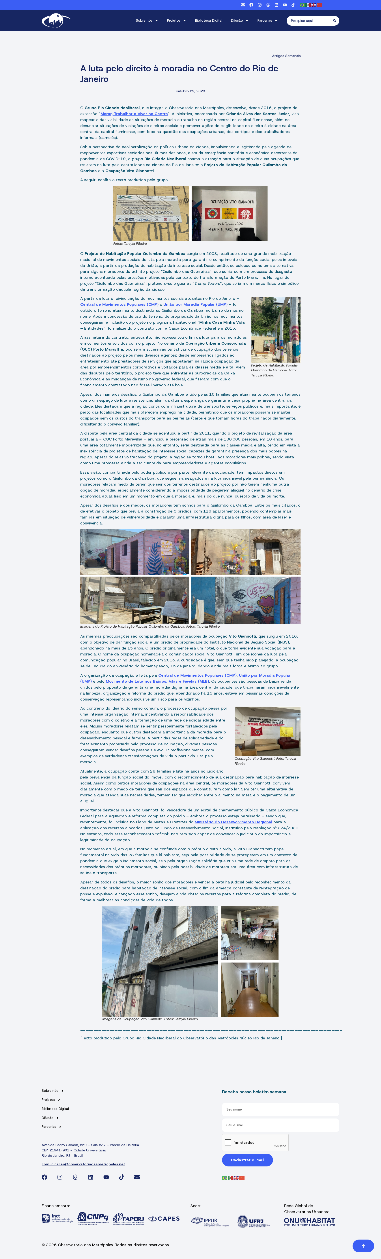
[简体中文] (320, 4)
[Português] (302, 4)
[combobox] (310, 21)
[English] (314, 4)
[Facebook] (251, 5)
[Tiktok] (293, 5)
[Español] (308, 4)
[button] (363, 1246)
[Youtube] (285, 5)
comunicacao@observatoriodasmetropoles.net (83, 1164)
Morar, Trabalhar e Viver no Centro (134, 113)
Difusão (237, 20)
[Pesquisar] (336, 21)
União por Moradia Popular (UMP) (195, 304)
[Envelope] (243, 5)
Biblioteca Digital (208, 20)
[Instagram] (260, 5)
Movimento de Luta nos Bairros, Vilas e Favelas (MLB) (157, 681)
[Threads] (268, 5)
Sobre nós (144, 20)
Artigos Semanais (286, 55)
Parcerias (265, 20)
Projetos (174, 20)
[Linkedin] (276, 5)
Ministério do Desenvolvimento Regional (233, 822)
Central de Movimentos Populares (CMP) (119, 304)
